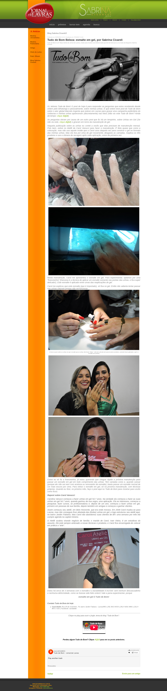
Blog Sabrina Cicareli (35, 61)
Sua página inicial (135, 20)
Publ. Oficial (35, 56)
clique (62, 116)
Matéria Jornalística (34, 37)
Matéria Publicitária (34, 43)
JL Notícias (35, 31)
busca (96, 24)
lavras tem (74, 24)
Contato (124, 20)
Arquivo (105, 20)
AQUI (97, 639)
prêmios (62, 24)
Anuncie (114, 20)
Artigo (32, 48)
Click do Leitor (36, 52)
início (52, 24)
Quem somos (94, 20)
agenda (86, 24)
